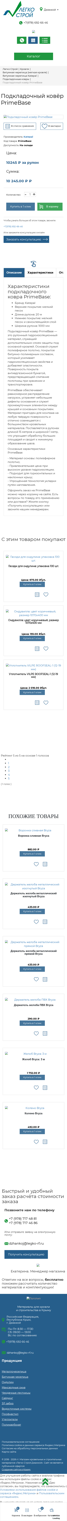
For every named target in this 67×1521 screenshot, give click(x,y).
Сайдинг (7, 1398)
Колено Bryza (33, 1113)
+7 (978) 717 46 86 (23, 1223)
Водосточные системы (16, 1408)
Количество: (13, 194)
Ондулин (8, 1382)
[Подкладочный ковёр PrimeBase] (33, 117)
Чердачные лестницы (16, 1392)
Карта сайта (9, 1451)
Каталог (33, 56)
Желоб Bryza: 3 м (33, 1059)
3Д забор (8, 1403)
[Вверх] (45, 1482)
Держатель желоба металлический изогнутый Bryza (34, 895)
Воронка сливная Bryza (33, 835)
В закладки (54, 126)
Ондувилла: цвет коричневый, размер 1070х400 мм (33, 621)
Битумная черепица (15, 1376)
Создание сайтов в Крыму (16, 1469)
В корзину (52, 206)
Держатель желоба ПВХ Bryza (33, 1005)
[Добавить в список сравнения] (37, 594)
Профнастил (10, 1414)
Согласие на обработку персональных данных (30, 1448)
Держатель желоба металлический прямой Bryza (34, 952)
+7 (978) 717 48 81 (23, 1219)
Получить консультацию (26, 1254)
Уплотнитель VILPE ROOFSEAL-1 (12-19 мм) (33, 675)
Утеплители (10, 1419)
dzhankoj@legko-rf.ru (26, 1243)
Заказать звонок (21, 40)
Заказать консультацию (23, 239)
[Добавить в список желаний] (46, 594)
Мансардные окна (13, 1387)
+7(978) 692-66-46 (36, 22)
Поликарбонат (11, 1424)
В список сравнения (22, 126)
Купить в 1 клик (20, 206)
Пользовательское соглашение (20, 1441)
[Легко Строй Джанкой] (18, 9)
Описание (14, 272)
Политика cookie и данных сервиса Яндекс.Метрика (33, 1445)
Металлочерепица (14, 1371)
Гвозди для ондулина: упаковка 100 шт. (33, 566)
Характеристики (40, 272)
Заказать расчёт (33, 40)
